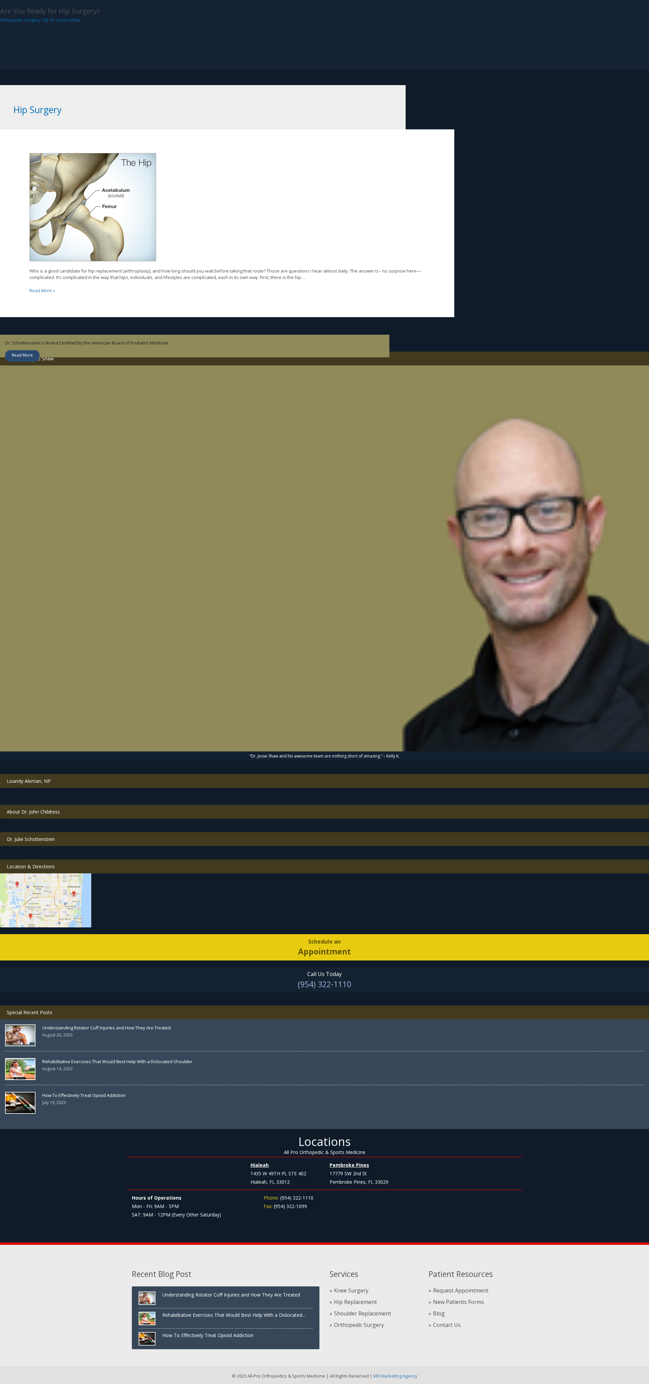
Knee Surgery (351, 1290)
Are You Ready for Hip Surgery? (50, 11)
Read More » (42, 290)
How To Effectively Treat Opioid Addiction (84, 1095)
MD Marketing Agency (394, 1376)
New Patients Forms (458, 1302)
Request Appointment (460, 1290)
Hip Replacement (355, 1302)
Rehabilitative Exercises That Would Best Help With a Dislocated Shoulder (117, 1061)
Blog (439, 1313)
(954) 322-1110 (324, 984)
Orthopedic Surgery (20, 20)
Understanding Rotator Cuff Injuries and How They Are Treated (106, 1028)
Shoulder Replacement (362, 1313)
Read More (22, 355)
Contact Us (447, 1325)
